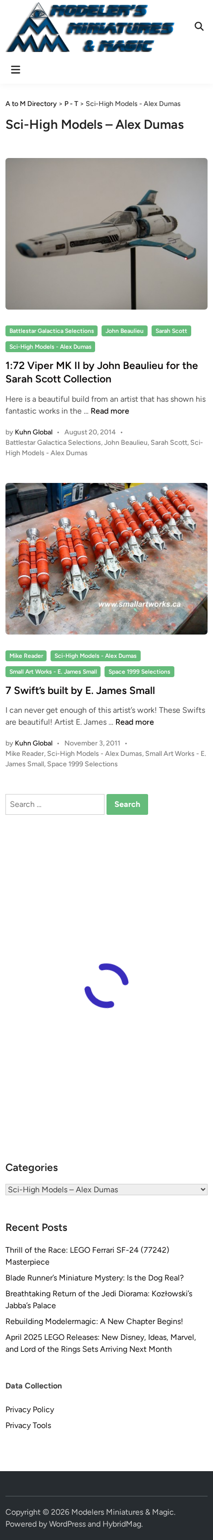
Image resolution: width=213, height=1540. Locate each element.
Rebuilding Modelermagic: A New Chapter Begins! (94, 1321)
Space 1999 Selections (139, 671)
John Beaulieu (125, 330)
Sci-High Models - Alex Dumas (50, 346)
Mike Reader (26, 655)
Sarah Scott (171, 330)
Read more (110, 411)
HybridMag (122, 1524)
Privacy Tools (28, 1425)
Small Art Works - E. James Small (53, 671)
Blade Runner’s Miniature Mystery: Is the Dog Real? (94, 1277)
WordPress (67, 1524)
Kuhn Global (34, 432)
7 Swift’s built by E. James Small (80, 690)
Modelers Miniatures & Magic (122, 1512)
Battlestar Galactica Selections (51, 330)
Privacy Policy (29, 1409)
